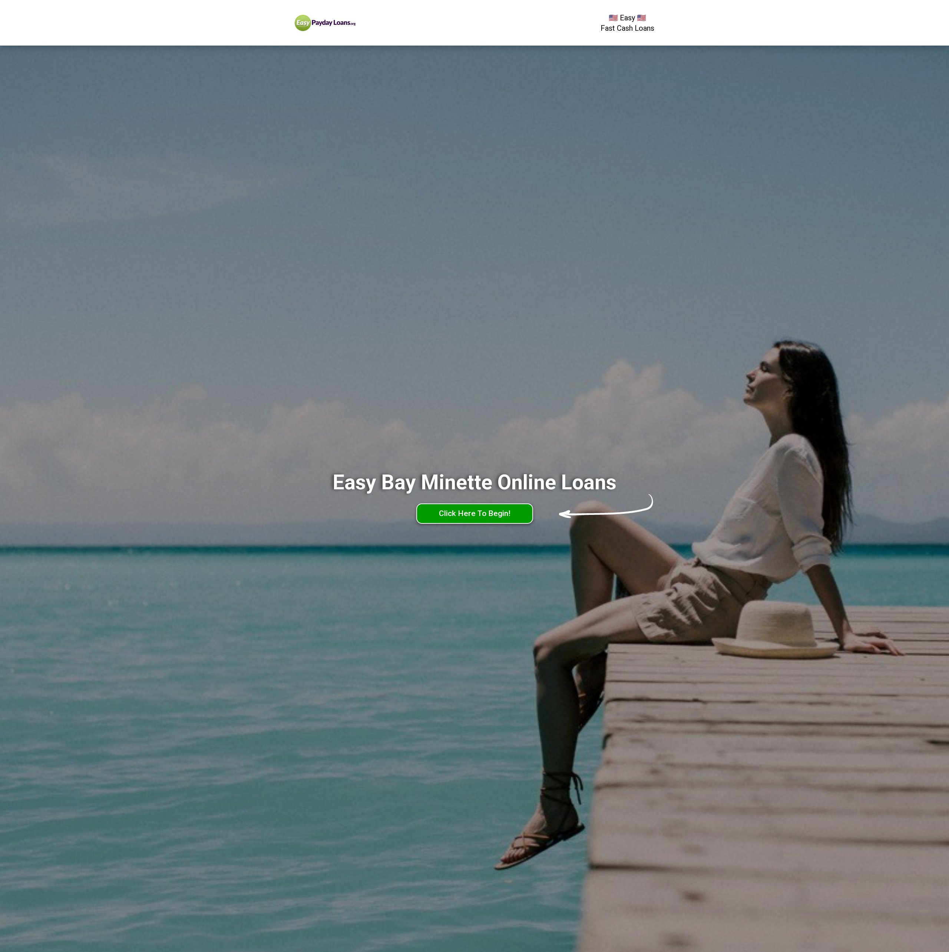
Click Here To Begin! (474, 513)
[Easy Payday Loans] (340, 23)
